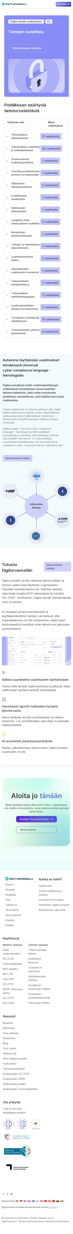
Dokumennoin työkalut (51, 899)
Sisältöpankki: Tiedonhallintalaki (18, 1089)
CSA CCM (8, 979)
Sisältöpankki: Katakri (14, 1084)
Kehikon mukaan (12, 944)
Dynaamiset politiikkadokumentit (39, 996)
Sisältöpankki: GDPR (14, 1078)
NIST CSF (8, 974)
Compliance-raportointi (35, 969)
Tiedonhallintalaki (12, 963)
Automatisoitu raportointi (52, 909)
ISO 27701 (8, 984)
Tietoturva (11, 904)
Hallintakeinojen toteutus (37, 978)
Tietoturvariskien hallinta (37, 951)
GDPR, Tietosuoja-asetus (13, 991)
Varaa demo (12, 909)
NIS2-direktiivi (10, 968)
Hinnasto (10, 889)
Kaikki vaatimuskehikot (11, 951)
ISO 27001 (8, 958)
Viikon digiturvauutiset (15, 1058)
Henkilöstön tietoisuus (34, 960)
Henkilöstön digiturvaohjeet (54, 904)
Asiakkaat (10, 894)
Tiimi (7, 899)
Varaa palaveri (13, 915)
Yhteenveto (45, 885)
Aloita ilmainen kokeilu (17, 458)
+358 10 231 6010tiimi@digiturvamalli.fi (14, 1110)
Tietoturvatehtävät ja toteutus (50, 892)
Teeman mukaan (38, 944)
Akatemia (8, 1022)
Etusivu (9, 884)
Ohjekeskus (9, 1038)
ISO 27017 (8, 998)
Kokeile (9, 925)
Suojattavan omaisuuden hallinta (39, 987)
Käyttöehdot (9, 1063)
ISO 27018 (8, 1003)
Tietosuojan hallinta (39, 1002)
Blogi (5, 1043)
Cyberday (53, 1207)
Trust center (9, 1048)
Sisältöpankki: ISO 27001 (16, 1073)
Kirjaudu (9, 920)
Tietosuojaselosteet (14, 1068)
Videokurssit (9, 1053)
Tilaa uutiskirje (10, 1033)
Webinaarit (9, 1028)
